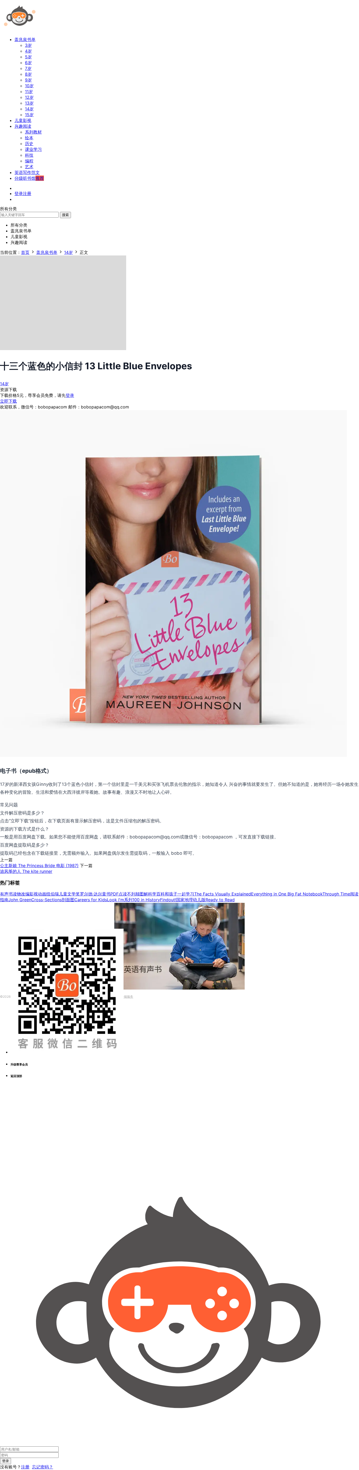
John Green (19, 899)
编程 (29, 160)
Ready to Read (220, 899)
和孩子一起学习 (179, 894)
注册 (25, 1466)
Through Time (336, 894)
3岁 (28, 45)
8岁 (28, 74)
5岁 (28, 56)
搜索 (65, 215)
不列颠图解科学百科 (146, 894)
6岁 (28, 62)
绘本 (29, 137)
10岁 (29, 85)
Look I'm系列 (119, 899)
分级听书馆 (29, 178)
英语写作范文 (27, 172)
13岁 (29, 103)
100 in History (146, 899)
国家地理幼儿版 (191, 899)
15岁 (29, 114)
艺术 (29, 166)
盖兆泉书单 (24, 39)
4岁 (28, 51)
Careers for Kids (90, 899)
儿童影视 (22, 120)
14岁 (29, 108)
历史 (29, 143)
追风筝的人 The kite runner (26, 871)
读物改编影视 (25, 894)
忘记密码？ (42, 1466)
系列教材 (33, 132)
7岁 (28, 68)
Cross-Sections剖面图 (52, 899)
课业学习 (33, 149)
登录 (70, 395)
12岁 (29, 97)
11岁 (29, 91)
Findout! (168, 899)
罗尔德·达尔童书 (95, 894)
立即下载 (8, 401)
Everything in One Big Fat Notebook (286, 894)
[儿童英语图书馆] (19, 30)
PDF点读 (118, 894)
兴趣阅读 (22, 126)
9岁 (28, 80)
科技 (29, 155)
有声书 (6, 894)
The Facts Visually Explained (222, 894)
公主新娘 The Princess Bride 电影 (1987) (39, 865)
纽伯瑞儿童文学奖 (63, 894)
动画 (42, 894)
